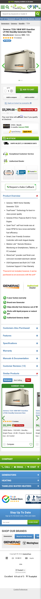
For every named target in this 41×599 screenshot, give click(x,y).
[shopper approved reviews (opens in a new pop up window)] (8, 172)
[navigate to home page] (18, 7)
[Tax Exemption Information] (30, 103)
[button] (8, 38)
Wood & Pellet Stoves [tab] (24, 536)
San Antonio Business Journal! (29, 19)
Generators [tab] (8, 536)
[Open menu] (3, 7)
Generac (14, 23)
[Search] (7, 7)
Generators (5, 23)
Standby (22, 23)
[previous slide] (3, 65)
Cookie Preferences (20, 589)
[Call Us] (38, 7)
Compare (10, 444)
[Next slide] (37, 418)
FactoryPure (27, 554)
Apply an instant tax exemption (19, 103)
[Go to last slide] (3, 418)
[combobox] (18, 13)
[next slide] (37, 65)
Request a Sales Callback (21, 187)
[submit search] (37, 13)
